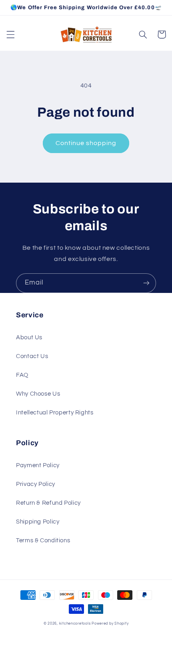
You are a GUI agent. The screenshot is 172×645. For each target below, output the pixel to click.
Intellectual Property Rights (55, 413)
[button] (10, 34)
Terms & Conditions (43, 540)
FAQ (22, 375)
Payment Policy (38, 465)
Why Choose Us (38, 394)
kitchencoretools (75, 623)
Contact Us (32, 356)
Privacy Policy (35, 484)
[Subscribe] (146, 283)
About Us (29, 337)
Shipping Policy (37, 522)
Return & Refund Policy (48, 503)
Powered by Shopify (110, 623)
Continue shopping (86, 143)
